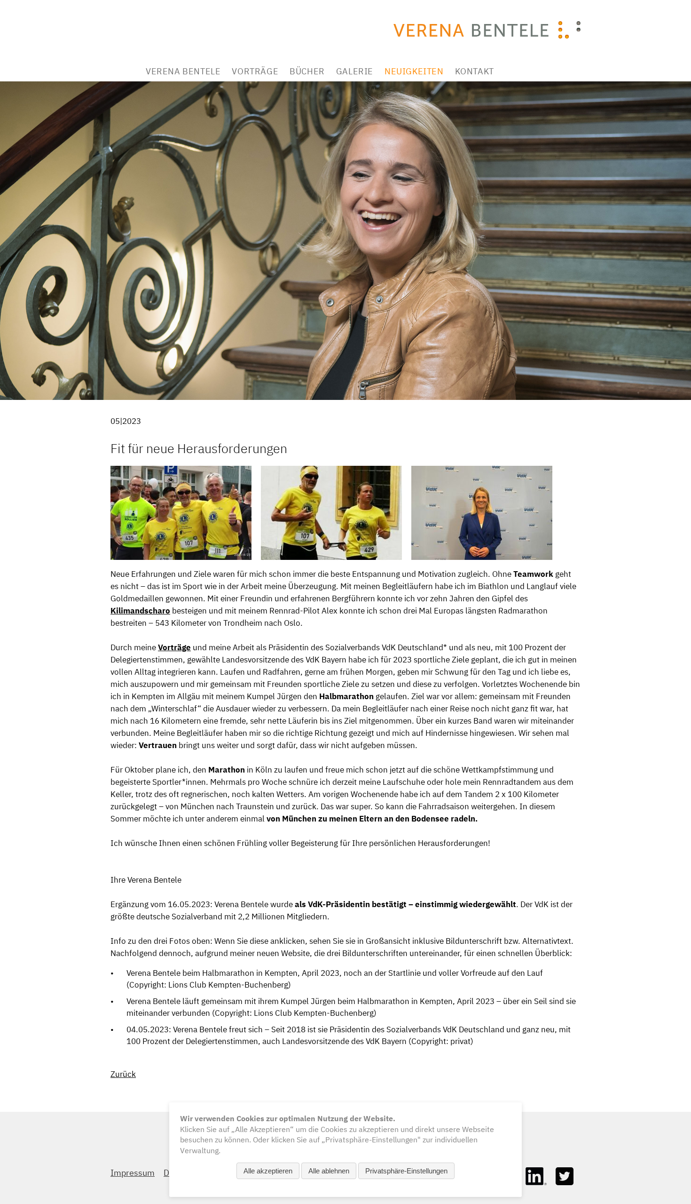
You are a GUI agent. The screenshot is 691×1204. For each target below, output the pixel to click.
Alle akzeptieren (267, 1171)
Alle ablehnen (328, 1171)
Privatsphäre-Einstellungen (406, 1171)
